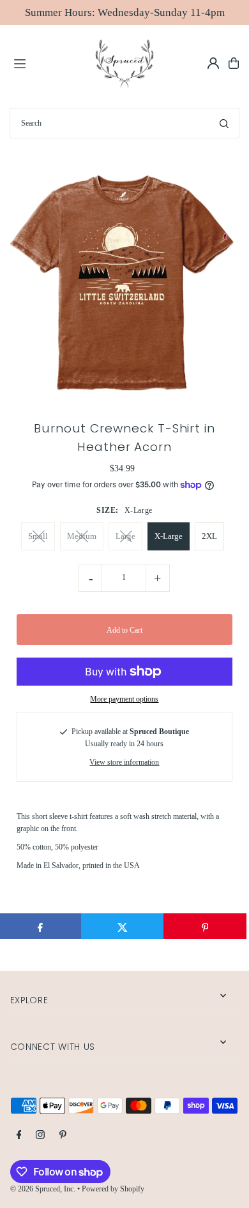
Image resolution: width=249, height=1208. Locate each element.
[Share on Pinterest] (204, 926)
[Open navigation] (47, 62)
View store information (124, 762)
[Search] (224, 123)
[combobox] (124, 123)
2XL (209, 536)
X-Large (169, 536)
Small (38, 536)
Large (125, 536)
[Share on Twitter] (122, 926)
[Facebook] (19, 1135)
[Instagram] (40, 1135)
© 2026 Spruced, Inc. (42, 1188)
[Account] (213, 63)
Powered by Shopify (113, 1188)
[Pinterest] (62, 1135)
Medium (81, 536)
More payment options (124, 699)
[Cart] (234, 63)
